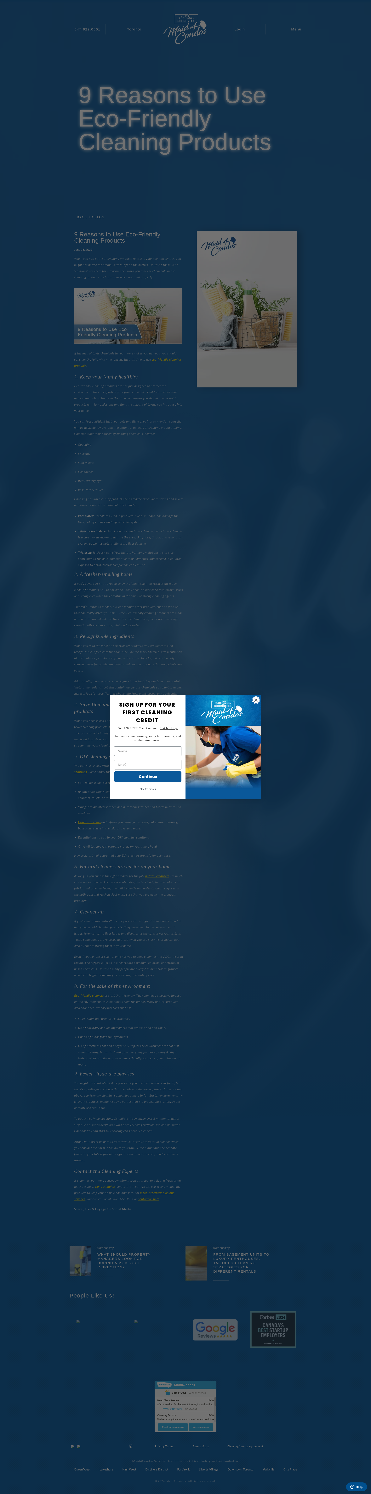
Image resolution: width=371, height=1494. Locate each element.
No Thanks (148, 789)
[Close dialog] (256, 700)
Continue (148, 776)
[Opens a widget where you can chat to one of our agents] (356, 1487)
